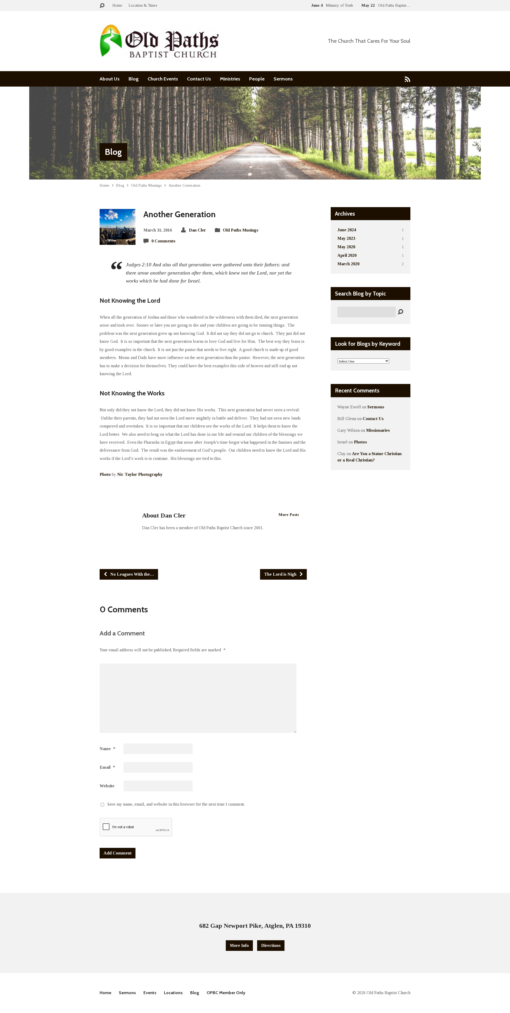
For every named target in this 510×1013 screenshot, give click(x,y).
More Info (239, 945)
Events (149, 992)
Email (107, 767)
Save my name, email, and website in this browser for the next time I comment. (176, 804)
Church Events (163, 78)
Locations (173, 992)
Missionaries (378, 430)
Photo (105, 474)
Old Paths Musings (146, 185)
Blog (134, 78)
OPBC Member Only (226, 992)
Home (117, 5)
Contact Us (199, 78)
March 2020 (348, 264)
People (257, 78)
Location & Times (143, 5)
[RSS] (407, 79)
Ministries (230, 78)
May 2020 (346, 247)
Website (107, 786)
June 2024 (346, 230)
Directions (270, 945)
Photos (360, 442)
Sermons (283, 78)
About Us (110, 78)
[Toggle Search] (102, 5)
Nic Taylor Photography (140, 474)
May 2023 (346, 238)
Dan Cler (197, 230)
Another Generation (184, 185)
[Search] (400, 312)
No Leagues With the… (131, 574)
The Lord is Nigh (281, 574)
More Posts (289, 514)
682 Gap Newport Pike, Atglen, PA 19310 (255, 925)
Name (107, 748)
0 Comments (163, 241)
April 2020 (346, 255)
